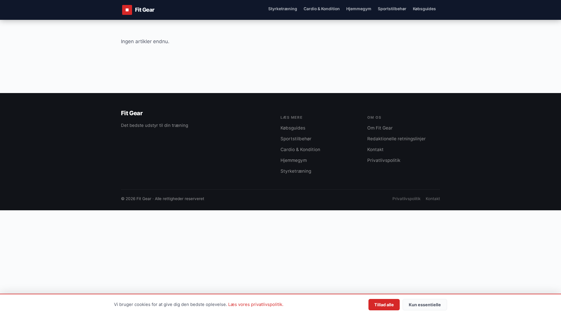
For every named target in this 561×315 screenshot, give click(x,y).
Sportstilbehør (392, 8)
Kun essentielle (425, 304)
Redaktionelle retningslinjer (396, 138)
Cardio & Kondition (322, 8)
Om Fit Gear (380, 128)
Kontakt (375, 149)
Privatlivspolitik (383, 160)
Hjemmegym (358, 8)
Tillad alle (384, 304)
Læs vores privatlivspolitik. (255, 304)
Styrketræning (282, 8)
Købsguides (424, 8)
